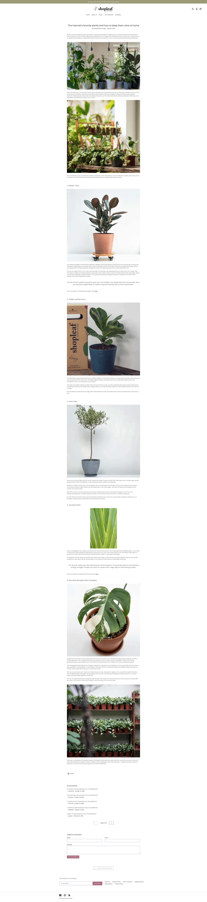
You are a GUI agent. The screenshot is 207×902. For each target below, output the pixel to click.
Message (69, 844)
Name (68, 837)
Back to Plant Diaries (104, 868)
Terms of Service (127, 881)
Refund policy (108, 884)
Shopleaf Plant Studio (67, 898)
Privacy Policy (119, 884)
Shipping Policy (139, 881)
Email (106, 837)
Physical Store (116, 881)
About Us (107, 881)
